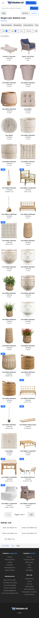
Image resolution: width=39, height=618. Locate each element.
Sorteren (28, 31)
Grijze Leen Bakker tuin (10, 527)
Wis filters (25, 13)
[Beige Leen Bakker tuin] (31, 514)
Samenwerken (29, 586)
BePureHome (29, 562)
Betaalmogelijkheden (10, 590)
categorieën (13, 553)
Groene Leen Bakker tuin (29, 527)
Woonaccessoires (10, 559)
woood (29, 567)
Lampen (9, 562)
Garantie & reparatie (10, 588)
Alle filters (34, 13)
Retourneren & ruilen (10, 580)
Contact (29, 581)
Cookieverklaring (29, 594)
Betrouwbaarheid (29, 589)
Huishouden (9, 565)
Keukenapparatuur (9, 567)
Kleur (13, 31)
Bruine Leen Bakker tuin (29, 533)
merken (32, 553)
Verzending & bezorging (10, 582)
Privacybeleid (25, 592)
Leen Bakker (29, 570)
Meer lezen (4, 20)
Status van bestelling (10, 585)
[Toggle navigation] (3, 3)
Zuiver (29, 565)
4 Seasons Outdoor (29, 559)
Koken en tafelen (10, 570)
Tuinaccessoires (28, 25)
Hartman (29, 557)
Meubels (9, 557)
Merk (4, 31)
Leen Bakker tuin (9, 539)
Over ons (29, 584)
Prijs (21, 31)
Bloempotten (18, 25)
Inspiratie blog (29, 578)
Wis (36, 31)
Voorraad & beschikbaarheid (10, 593)
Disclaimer (34, 592)
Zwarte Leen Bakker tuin (9, 533)
